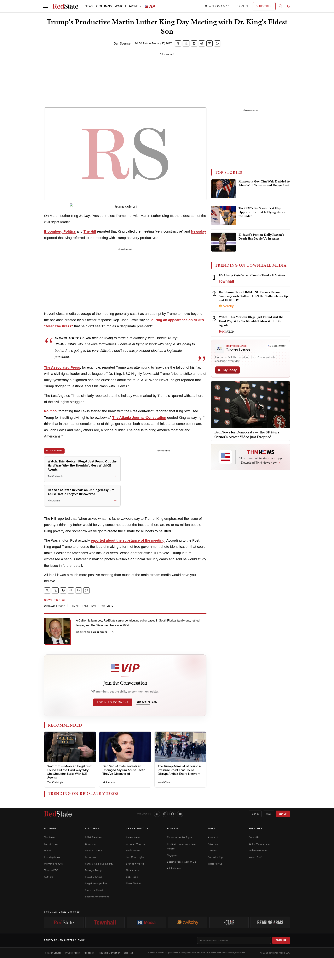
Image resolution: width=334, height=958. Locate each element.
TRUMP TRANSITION (83, 605)
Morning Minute (53, 863)
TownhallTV (51, 870)
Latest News (51, 843)
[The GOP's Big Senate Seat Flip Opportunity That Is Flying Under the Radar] (223, 215)
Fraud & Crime (93, 876)
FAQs (268, 813)
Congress (90, 843)
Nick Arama (108, 782)
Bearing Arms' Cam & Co (181, 861)
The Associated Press (62, 367)
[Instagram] (165, 814)
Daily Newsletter (258, 850)
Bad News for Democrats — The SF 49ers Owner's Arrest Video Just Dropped (246, 434)
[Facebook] (172, 814)
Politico (50, 411)
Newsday (198, 231)
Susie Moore (133, 850)
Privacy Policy (72, 952)
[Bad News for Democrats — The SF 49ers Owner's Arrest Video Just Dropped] (250, 404)
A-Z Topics (92, 828)
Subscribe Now (146, 702)
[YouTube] (180, 814)
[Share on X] (178, 43)
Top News (50, 837)
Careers (212, 850)
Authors (48, 876)
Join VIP (283, 813)
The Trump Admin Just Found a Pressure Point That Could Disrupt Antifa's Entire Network (179, 769)
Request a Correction (109, 952)
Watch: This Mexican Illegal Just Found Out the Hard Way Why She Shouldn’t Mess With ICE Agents (69, 771)
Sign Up (281, 940)
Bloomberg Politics (60, 231)
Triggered (172, 855)
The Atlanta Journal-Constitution (139, 417)
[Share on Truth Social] (186, 43)
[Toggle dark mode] (288, 6)
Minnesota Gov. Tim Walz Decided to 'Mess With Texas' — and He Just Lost (264, 183)
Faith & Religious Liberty (99, 863)
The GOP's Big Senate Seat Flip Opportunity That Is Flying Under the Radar (262, 212)
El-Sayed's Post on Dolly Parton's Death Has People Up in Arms (261, 237)
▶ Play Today (227, 370)
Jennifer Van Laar (136, 843)
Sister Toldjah (133, 883)
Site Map (128, 952)
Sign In (255, 813)
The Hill (90, 231)
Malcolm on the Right (179, 837)
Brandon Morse (135, 863)
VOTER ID (107, 605)
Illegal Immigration (96, 883)
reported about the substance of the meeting (127, 540)
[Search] (280, 6)
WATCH (120, 6)
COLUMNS (104, 6)
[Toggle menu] (45, 6)
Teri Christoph (55, 782)
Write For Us (215, 863)
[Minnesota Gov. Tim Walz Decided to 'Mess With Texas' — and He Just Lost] (223, 188)
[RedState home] (58, 814)
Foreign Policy (93, 870)
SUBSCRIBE (264, 6)
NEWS (88, 6)
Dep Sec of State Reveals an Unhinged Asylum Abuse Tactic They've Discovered (123, 769)
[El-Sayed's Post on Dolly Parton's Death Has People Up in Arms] (223, 242)
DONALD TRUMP (54, 605)
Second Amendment (97, 896)
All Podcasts (174, 868)
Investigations (52, 857)
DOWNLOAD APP (216, 6)
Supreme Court (94, 890)
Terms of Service (52, 952)
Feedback (89, 952)
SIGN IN (242, 6)
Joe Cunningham (136, 857)
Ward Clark (164, 782)
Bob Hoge (132, 876)
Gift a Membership (259, 843)
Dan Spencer (123, 43)
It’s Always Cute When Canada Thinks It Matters (252, 275)
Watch (47, 850)
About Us (213, 837)
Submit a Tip (215, 857)
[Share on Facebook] (194, 43)
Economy (90, 857)
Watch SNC (255, 857)
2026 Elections (93, 837)
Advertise (213, 843)
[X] (157, 814)
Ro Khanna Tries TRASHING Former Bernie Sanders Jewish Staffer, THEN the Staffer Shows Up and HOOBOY (253, 295)
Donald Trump (93, 850)
